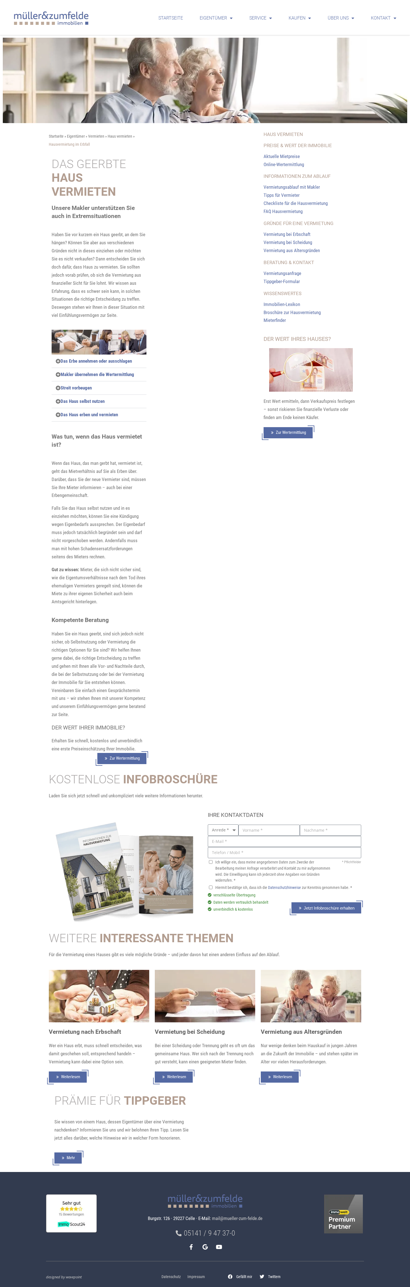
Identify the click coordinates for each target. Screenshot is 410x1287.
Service (257, 18)
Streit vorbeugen (76, 388)
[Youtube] (219, 1247)
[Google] (205, 1247)
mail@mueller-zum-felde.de (237, 1218)
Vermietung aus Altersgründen (301, 1031)
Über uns (338, 18)
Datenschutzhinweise (284, 887)
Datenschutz (171, 1276)
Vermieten (96, 136)
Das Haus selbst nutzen (83, 401)
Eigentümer (213, 18)
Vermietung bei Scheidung (190, 1031)
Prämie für (120, 1100)
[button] (240, 1276)
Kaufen (297, 18)
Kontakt (381, 18)
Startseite (170, 18)
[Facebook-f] (191, 1247)
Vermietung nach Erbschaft (85, 1031)
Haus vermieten (120, 136)
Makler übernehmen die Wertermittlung (97, 374)
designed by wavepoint (64, 1276)
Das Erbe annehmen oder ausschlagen (96, 361)
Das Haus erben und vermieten (89, 414)
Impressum (196, 1276)
